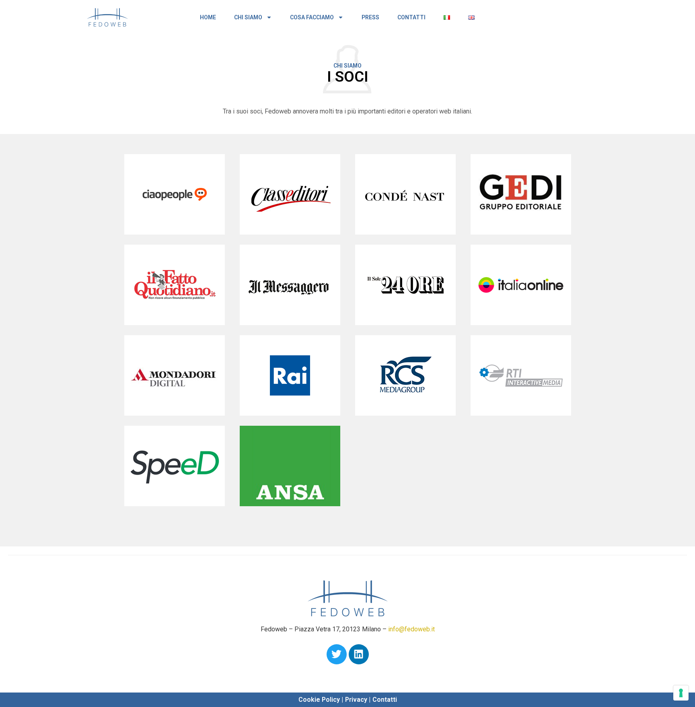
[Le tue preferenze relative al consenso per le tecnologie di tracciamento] (681, 693)
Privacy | (357, 699)
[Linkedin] (359, 654)
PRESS (370, 17)
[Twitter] (337, 654)
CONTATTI (411, 17)
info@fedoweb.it (411, 629)
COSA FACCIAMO (312, 17)
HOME (208, 17)
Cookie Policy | (320, 699)
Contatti (384, 699)
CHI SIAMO (248, 17)
